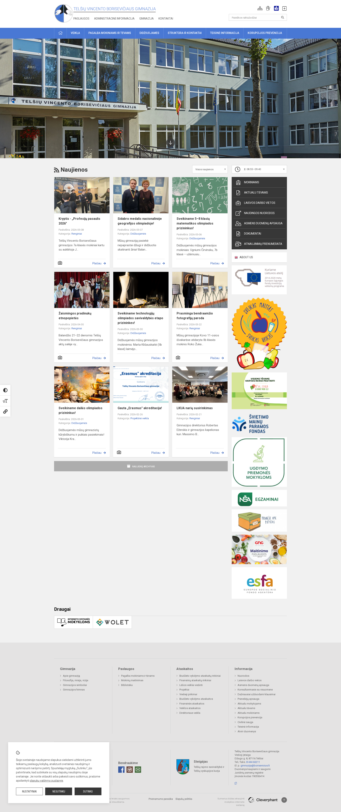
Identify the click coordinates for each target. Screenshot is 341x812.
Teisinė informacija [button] (224, 33)
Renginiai (76, 233)
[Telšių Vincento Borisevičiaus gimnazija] (63, 13)
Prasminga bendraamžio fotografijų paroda (195, 316)
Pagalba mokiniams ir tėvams (138, 675)
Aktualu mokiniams (248, 712)
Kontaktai (165, 18)
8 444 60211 (253, 762)
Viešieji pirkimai (188, 694)
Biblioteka (127, 685)
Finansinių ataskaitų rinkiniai (195, 680)
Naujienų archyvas (143, 466)
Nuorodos (243, 675)
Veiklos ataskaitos (189, 708)
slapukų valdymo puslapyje (46, 780)
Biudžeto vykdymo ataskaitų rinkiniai (200, 675)
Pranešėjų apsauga (248, 698)
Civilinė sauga (245, 722)
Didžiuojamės (138, 233)
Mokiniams (251, 182)
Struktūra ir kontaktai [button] (185, 33)
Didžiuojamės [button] (149, 33)
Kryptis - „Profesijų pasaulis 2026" (79, 221)
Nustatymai (29, 791)
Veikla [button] (75, 33)
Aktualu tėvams (256, 192)
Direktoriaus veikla (189, 712)
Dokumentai (252, 233)
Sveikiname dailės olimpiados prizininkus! (80, 410)
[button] (260, 8)
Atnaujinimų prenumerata (263, 243)
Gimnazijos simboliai (75, 685)
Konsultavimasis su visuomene (255, 689)
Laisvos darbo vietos (259, 202)
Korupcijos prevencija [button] (265, 33)
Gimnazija (146, 18)
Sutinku (88, 791)
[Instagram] (129, 769)
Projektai (184, 689)
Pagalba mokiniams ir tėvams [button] (109, 33)
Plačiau (96, 263)
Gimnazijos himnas (74, 689)
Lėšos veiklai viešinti (191, 685)
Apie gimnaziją (71, 675)
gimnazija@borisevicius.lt (255, 765)
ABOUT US (246, 257)
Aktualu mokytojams (249, 703)
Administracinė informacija (114, 18)
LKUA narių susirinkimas (195, 408)
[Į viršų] (284, 800)
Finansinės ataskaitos (191, 703)
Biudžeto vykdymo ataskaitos (196, 698)
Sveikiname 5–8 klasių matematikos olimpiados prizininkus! (195, 223)
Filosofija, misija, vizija (75, 680)
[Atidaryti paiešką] (282, 17)
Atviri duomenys (247, 731)
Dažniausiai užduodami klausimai (256, 694)
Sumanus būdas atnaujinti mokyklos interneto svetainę (231, 801)
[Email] (138, 769)
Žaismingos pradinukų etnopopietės (75, 316)
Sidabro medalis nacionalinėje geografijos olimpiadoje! (140, 221)
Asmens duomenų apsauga (263, 223)
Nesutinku (58, 791)
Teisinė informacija (248, 726)
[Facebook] (121, 769)
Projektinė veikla (139, 418)
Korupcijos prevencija (250, 717)
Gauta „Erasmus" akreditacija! (140, 408)
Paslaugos (81, 18)
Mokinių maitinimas (132, 680)
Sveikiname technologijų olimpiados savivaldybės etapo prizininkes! (140, 318)
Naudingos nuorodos (259, 213)
